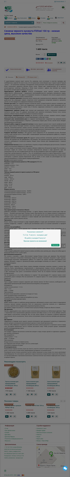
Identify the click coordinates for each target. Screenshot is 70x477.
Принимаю (55, 245)
